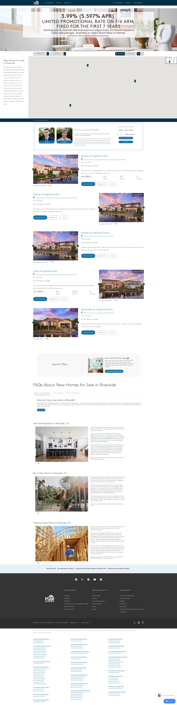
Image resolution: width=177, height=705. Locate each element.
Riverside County (47, 7)
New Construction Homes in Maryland (79, 644)
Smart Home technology (10, 93)
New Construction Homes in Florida (41, 667)
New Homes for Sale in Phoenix (38, 640)
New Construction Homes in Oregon (116, 646)
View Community (88, 184)
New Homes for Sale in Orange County (39, 651)
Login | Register (118, 2)
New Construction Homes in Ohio (115, 639)
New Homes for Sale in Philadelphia (114, 653)
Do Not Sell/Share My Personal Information (132, 609)
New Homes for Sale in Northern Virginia (115, 688)
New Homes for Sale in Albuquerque (77, 685)
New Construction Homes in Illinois (41, 694)
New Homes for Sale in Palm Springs (39, 652)
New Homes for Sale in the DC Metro (77, 647)
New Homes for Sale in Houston (113, 681)
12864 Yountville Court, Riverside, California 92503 (98, 236)
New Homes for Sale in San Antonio (114, 682)
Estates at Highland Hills (46, 194)
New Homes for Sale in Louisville (76, 640)
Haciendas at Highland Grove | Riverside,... (118, 568)
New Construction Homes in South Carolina (117, 657)
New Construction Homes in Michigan (79, 657)
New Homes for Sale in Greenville (114, 663)
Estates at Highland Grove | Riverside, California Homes (91, 568)
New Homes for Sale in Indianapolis (39, 701)
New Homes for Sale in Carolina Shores (77, 692)
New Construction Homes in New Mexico (79, 683)
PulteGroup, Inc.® (69, 609)
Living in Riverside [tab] (58, 393)
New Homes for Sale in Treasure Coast (39, 683)
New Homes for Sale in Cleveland (114, 640)
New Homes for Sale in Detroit (76, 658)
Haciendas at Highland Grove (97, 309)
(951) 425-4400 (86, 162)
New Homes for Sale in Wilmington (77, 699)
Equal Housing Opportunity (127, 595)
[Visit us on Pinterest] (88, 580)
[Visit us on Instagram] (101, 580)
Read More (41, 410)
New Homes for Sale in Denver (38, 663)
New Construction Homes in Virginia (116, 686)
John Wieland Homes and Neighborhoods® (76, 603)
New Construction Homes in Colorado (41, 661)
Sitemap (94, 609)
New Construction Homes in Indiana (41, 699)
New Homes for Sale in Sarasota (38, 680)
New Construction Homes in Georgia (41, 687)
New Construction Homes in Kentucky (79, 639)
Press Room (123, 603)
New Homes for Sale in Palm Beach (39, 678)
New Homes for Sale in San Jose (38, 657)
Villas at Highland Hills (45, 271)
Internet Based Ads (125, 598)
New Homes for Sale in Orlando (38, 677)
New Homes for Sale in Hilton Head (114, 665)
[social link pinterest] (50, 185)
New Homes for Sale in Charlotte (76, 694)
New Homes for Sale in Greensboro (77, 695)
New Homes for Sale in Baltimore (76, 646)
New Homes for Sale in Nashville (113, 672)
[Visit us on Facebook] (76, 580)
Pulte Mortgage (96, 595)
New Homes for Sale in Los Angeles (39, 649)
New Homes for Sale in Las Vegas (76, 669)
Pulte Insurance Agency (98, 601)
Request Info (101, 184)
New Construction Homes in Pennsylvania (117, 651)
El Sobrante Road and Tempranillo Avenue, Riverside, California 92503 (104, 159)
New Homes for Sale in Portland (113, 647)
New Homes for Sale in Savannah (38, 690)
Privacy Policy (85, 622)
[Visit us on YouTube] (94, 580)
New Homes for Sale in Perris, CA (66, 568)
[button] (49, 3)
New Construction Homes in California (41, 646)
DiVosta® (67, 601)
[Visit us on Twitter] (82, 580)
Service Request (138, 2)
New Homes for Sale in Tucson (38, 642)
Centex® (66, 595)
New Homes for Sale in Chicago (38, 696)
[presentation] (1, 30)
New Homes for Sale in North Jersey (77, 678)
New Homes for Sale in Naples (38, 675)
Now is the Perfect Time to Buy (116, 358)
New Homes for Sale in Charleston (114, 658)
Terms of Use (73, 622)
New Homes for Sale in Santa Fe (76, 687)
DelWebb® (67, 598)
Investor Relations (97, 603)
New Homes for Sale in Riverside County (40, 654)
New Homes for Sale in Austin (113, 677)
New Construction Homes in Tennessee (116, 670)
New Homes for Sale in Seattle (113, 693)
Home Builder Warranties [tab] (73, 393)
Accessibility (123, 606)
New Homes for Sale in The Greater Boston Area (79, 653)
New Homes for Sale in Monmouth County (78, 676)
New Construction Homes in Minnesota (79, 662)
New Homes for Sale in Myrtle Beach (114, 667)
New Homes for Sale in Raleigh (76, 697)
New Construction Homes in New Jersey (79, 674)
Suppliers (122, 601)
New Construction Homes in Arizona (41, 639)
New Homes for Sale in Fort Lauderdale (40, 668)
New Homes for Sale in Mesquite (76, 671)
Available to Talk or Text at (126, 126)
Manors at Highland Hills (94, 156)
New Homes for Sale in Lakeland (38, 673)
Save (112, 184)
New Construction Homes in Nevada (78, 667)
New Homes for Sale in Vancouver (114, 695)
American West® (69, 606)
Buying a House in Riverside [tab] (42, 393)
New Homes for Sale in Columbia (114, 660)
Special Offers (60, 364)
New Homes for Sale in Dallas (113, 679)
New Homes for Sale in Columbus (114, 642)
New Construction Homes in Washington (117, 691)
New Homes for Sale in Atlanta (38, 689)
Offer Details (88, 46)
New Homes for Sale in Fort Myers (39, 670)
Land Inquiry (123, 611)
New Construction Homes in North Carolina (80, 690)
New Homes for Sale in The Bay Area (39, 647)
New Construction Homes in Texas (115, 676)
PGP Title (94, 598)
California (40, 7)
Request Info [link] (126, 142)
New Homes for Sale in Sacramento (39, 656)
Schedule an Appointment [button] (114, 371)
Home (34, 7)
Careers (94, 606)
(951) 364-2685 (86, 239)
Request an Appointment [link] (126, 138)
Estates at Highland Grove (95, 232)
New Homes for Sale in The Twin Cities (77, 664)
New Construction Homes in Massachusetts (80, 651)
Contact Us (127, 2)
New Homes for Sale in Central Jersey (77, 679)
